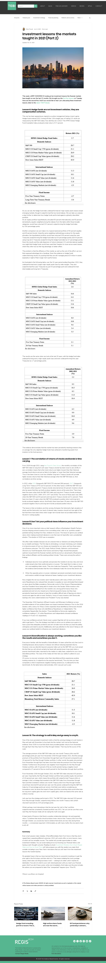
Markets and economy (68, 18)
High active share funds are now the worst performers (52, 924)
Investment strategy (39, 18)
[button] (90, 17)
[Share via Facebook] (23, 891)
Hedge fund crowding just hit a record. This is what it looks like (25, 924)
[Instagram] (84, 941)
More (79, 18)
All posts (16, 18)
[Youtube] (87, 941)
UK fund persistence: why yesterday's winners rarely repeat (79, 924)
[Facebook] (81, 941)
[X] (77, 941)
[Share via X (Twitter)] (27, 891)
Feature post (26, 18)
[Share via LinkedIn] (31, 891)
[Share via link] (35, 891)
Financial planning (53, 18)
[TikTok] (90, 941)
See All (90, 904)
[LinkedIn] (74, 941)
